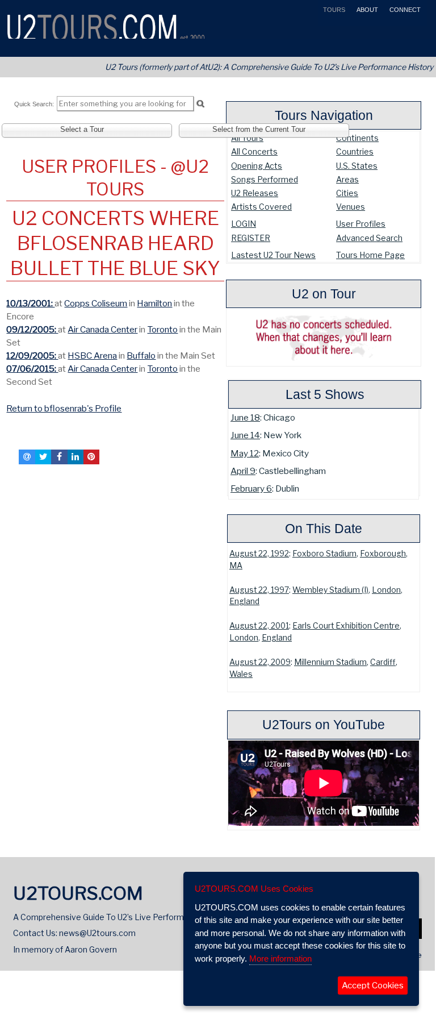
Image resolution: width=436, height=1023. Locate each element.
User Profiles (360, 223)
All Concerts (254, 151)
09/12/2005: (32, 329)
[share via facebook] (59, 457)
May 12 (244, 453)
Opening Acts (256, 165)
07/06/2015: (32, 368)
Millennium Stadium (330, 662)
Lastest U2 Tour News (273, 255)
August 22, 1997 (259, 589)
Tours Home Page (370, 255)
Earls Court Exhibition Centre (346, 625)
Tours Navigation (324, 115)
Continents (357, 138)
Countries (355, 151)
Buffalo (141, 355)
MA (235, 565)
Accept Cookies (373, 985)
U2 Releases (254, 193)
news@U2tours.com (97, 933)
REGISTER (250, 238)
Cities (347, 193)
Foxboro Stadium (324, 553)
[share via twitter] (43, 457)
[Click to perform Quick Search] (200, 104)
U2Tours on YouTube (323, 724)
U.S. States (357, 165)
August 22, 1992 (259, 553)
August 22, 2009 (260, 662)
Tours (333, 9)
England (244, 601)
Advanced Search (369, 238)
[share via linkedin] (75, 457)
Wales (241, 674)
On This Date (323, 528)
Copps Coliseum (95, 303)
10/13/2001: (30, 303)
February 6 (251, 488)
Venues (350, 206)
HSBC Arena (92, 355)
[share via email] (27, 457)
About (366, 9)
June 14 (245, 435)
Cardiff (383, 662)
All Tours (247, 138)
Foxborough (383, 553)
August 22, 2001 (259, 625)
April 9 (242, 470)
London (386, 589)
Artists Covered (261, 206)
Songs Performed (264, 179)
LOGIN (243, 223)
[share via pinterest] (91, 457)
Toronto (162, 329)
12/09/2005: (32, 355)
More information (280, 958)
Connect (404, 9)
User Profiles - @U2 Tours (115, 178)
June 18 (245, 417)
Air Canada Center (102, 329)
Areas (347, 179)
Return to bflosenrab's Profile (63, 408)
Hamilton (154, 303)
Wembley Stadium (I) (330, 589)
